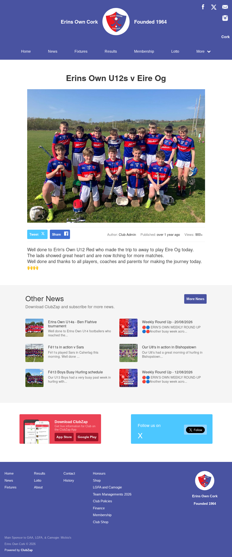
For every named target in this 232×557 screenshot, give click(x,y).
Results (111, 51)
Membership (144, 51)
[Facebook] (203, 7)
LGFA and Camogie (107, 487)
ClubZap (27, 550)
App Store (64, 437)
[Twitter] (214, 7)
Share (56, 234)
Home (26, 51)
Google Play (87, 437)
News (52, 51)
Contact (69, 473)
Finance (99, 508)
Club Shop (100, 522)
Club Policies (102, 501)
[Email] (225, 7)
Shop (97, 480)
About (38, 487)
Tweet (34, 234)
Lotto (175, 51)
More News (195, 299)
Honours (99, 473)
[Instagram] (225, 18)
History (68, 480)
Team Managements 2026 (112, 494)
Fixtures (81, 51)
